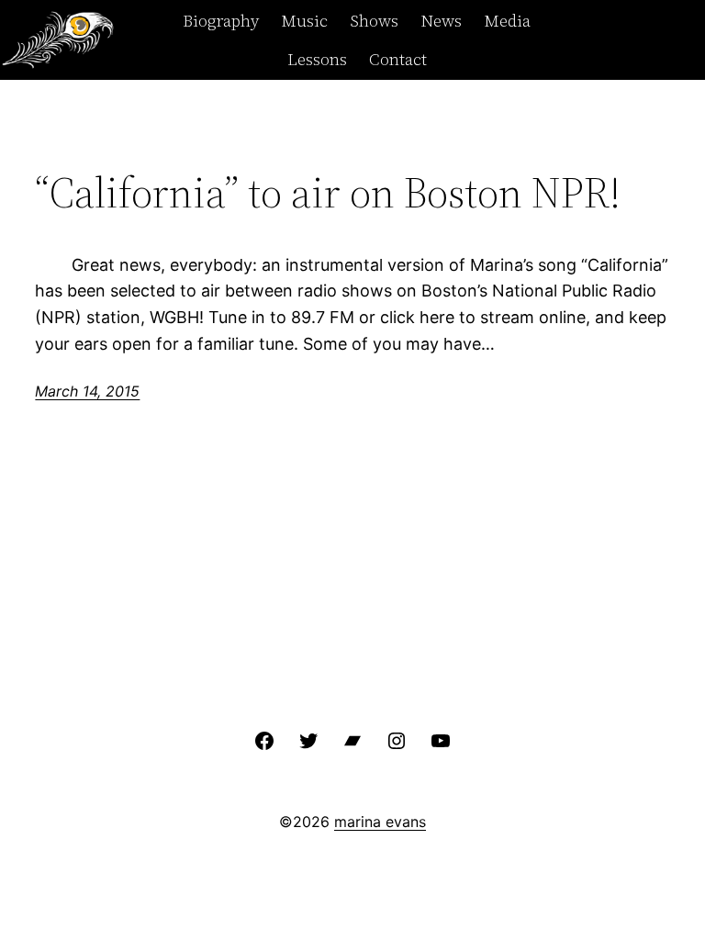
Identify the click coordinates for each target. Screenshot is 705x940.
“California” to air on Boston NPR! (328, 192)
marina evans (380, 821)
